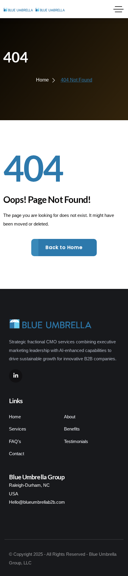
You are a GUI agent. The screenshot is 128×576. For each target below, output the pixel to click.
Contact (16, 453)
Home (15, 416)
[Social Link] (15, 376)
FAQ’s (15, 441)
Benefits (72, 428)
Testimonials (76, 441)
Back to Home (64, 247)
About (69, 416)
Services (17, 428)
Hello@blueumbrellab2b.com (37, 502)
